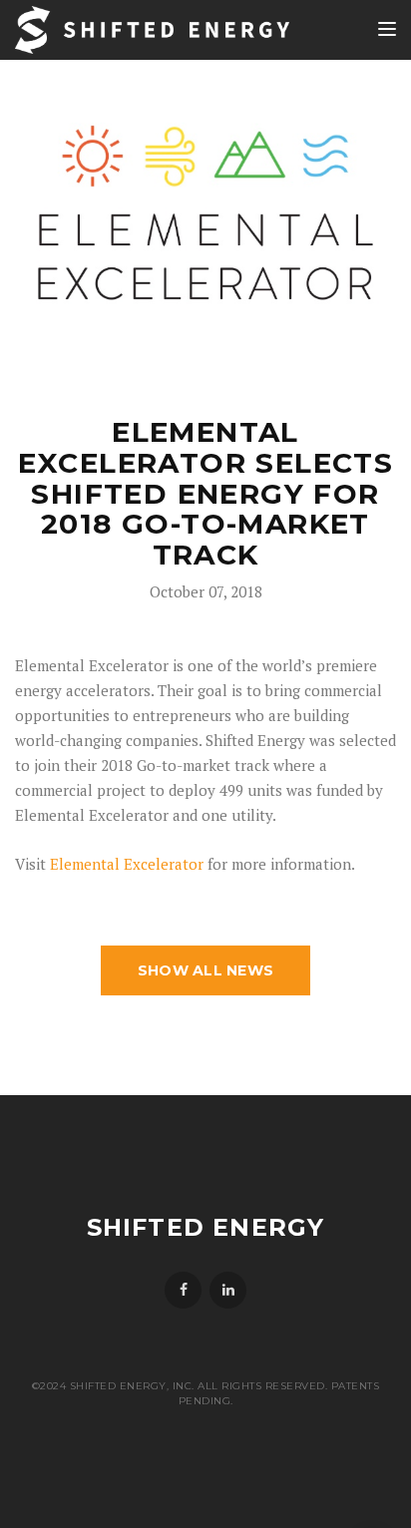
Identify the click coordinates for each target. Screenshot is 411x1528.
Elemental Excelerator (127, 864)
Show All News (206, 970)
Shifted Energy (206, 1227)
